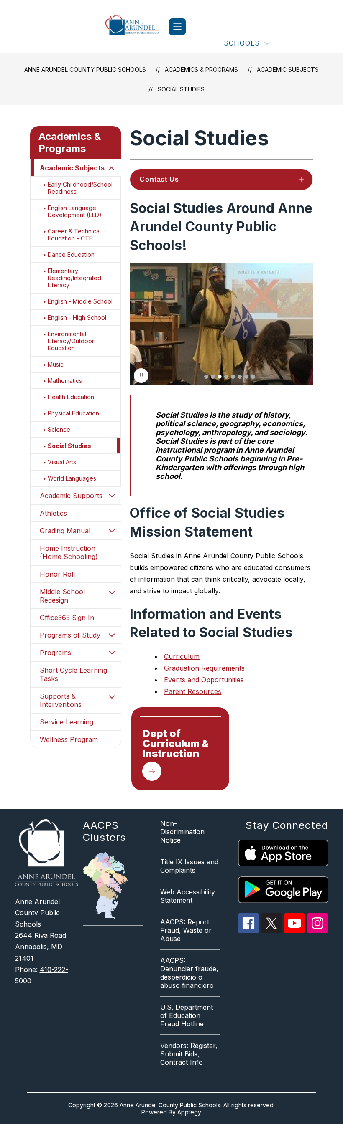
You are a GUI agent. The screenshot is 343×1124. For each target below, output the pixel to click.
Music (56, 364)
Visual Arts (62, 462)
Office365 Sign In (67, 617)
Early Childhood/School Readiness (80, 188)
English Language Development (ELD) (75, 211)
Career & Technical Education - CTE (74, 235)
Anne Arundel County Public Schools (85, 69)
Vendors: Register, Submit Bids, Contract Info (189, 1053)
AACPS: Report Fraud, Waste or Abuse (186, 930)
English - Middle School (80, 301)
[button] (206, 377)
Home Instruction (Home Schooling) (69, 552)
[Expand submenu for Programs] (111, 652)
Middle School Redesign (62, 595)
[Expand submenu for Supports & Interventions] (111, 697)
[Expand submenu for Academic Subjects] (111, 168)
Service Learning (66, 722)
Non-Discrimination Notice (182, 831)
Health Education (71, 396)
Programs (55, 652)
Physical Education (73, 413)
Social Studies (181, 89)
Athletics (53, 513)
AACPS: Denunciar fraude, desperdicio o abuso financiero (189, 973)
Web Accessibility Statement (187, 896)
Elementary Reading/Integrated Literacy (74, 278)
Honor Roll (57, 574)
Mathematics (65, 380)
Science (59, 429)
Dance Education (71, 254)
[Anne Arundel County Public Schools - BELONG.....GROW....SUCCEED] (137, 27)
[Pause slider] (141, 375)
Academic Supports (71, 495)
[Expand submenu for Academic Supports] (111, 495)
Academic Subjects (72, 168)
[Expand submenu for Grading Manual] (111, 530)
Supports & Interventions (61, 700)
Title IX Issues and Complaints (189, 866)
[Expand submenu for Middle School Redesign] (111, 592)
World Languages (72, 478)
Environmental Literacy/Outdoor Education (71, 341)
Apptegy (189, 1112)
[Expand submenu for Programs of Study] (111, 635)
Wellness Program (69, 739)
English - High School (77, 317)
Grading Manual (65, 531)
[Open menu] (177, 26)
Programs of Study (70, 635)
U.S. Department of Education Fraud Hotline (186, 1015)
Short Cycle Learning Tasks (73, 674)
